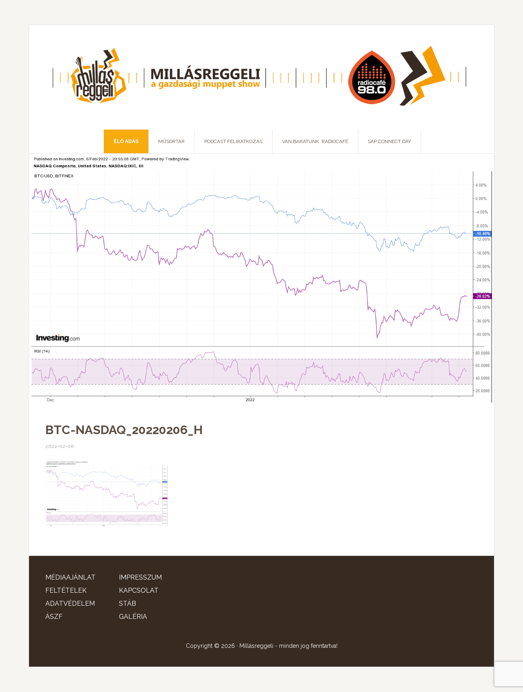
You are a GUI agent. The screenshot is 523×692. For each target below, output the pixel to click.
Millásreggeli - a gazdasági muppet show (261, 77)
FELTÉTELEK (66, 590)
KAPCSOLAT (139, 590)
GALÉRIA (133, 616)
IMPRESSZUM (140, 577)
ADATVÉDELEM (70, 603)
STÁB (127, 603)
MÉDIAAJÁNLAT (70, 577)
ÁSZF (54, 616)
